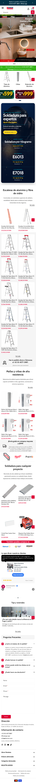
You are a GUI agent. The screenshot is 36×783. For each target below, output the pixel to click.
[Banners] (6, 546)
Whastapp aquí (5, 736)
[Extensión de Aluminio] (29, 76)
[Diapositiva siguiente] (33, 3)
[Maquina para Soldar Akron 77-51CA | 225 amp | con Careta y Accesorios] (26, 523)
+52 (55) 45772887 (6, 733)
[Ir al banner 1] (15, 100)
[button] (3, 7)
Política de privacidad (10, 771)
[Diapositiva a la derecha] (33, 79)
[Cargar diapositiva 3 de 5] (16, 64)
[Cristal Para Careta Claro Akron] (9, 523)
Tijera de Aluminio (7, 85)
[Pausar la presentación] (27, 63)
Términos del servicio (13, 773)
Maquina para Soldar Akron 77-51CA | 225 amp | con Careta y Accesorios (26, 534)
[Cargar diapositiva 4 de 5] (19, 64)
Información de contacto (24, 771)
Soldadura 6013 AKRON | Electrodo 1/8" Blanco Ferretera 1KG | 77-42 (25, 498)
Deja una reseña (18, 575)
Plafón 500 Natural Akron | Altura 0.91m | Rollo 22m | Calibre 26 (9, 410)
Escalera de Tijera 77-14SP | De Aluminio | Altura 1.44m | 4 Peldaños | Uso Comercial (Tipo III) (9, 253)
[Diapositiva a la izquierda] (3, 79)
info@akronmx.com (27, 655)
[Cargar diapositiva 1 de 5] (11, 64)
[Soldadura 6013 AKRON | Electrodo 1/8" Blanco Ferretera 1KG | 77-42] (26, 489)
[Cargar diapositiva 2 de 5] (13, 64)
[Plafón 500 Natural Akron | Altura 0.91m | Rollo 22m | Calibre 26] (9, 399)
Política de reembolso (18, 775)
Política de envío (25, 773)
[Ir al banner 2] (16, 100)
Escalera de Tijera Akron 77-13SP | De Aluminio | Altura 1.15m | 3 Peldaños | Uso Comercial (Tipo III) (26, 301)
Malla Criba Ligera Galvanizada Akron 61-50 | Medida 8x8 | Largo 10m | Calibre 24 (26, 435)
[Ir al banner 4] (20, 100)
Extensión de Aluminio (29, 85)
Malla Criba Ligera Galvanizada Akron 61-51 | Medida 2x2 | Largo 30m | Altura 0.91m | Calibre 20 (25, 410)
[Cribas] (18, 76)
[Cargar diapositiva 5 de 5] (22, 64)
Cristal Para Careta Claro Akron (8, 534)
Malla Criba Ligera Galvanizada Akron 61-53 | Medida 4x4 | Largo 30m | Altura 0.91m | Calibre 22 (9, 435)
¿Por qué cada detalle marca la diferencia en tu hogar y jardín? (17, 620)
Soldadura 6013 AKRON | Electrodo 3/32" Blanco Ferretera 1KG (8, 502)
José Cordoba (10, 586)
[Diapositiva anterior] (3, 3)
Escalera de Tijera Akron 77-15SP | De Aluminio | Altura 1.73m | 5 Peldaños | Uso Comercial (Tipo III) (9, 349)
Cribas (18, 84)
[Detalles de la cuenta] (28, 9)
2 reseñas (8, 587)
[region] (18, 94)
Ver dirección (20, 726)
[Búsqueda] (33, 12)
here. (3, 559)
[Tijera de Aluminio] (6, 76)
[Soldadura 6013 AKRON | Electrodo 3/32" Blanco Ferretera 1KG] (9, 491)
